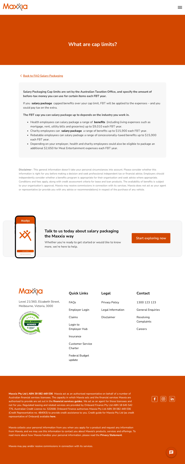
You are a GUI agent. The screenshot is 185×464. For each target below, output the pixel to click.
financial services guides (67, 401)
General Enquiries (148, 310)
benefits (99, 122)
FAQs (72, 302)
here (52, 416)
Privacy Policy (110, 302)
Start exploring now (151, 238)
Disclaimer (108, 317)
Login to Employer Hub (78, 327)
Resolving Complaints (144, 319)
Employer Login (79, 310)
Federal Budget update (79, 358)
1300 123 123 (146, 302)
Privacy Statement (111, 435)
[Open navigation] (180, 7)
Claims (73, 317)
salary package (42, 103)
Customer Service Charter (80, 346)
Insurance (75, 336)
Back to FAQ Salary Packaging (43, 76)
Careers (142, 329)
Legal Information (112, 310)
